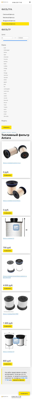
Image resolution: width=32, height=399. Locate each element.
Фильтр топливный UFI (8, 351)
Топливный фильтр (9, 24)
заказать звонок (18, 380)
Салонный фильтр (8, 14)
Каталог (9, 132)
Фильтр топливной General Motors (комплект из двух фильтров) (15, 276)
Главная (3, 132)
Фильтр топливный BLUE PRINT (10, 314)
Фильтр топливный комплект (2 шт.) (12, 163)
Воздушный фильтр (9, 20)
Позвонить (7, 175)
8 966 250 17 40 (17, 2)
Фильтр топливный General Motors (11, 200)
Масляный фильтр (8, 17)
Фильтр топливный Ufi (8, 238)
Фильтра (14, 132)
